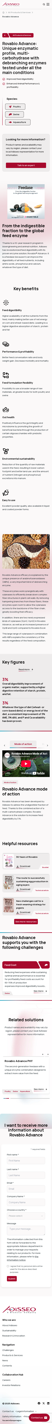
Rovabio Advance (10, 16)
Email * (10, 1182)
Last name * (13, 1169)
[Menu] (48, 4)
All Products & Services (19, 12)
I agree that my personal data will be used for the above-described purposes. (26, 1269)
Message (11, 1223)
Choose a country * (16, 1209)
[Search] (44, 4)
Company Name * (16, 1196)
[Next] (30, 1098)
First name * (13, 1154)
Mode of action (23, 744)
